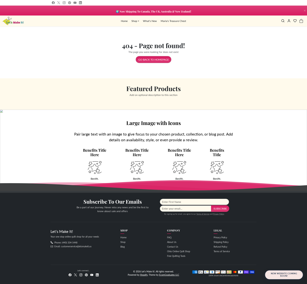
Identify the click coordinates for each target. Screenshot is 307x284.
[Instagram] (64, 2)
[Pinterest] (69, 2)
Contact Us (172, 246)
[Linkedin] (80, 2)
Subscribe (220, 208)
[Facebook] (53, 2)
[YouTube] (75, 2)
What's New (150, 20)
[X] (58, 2)
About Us (171, 242)
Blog (122, 246)
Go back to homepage (153, 59)
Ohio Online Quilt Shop (178, 251)
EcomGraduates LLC (169, 274)
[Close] (304, 10)
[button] (283, 20)
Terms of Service (202, 214)
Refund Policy (220, 246)
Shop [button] (134, 20)
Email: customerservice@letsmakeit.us (72, 246)
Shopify (144, 274)
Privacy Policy (218, 214)
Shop (123, 242)
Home (124, 20)
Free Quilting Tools (176, 256)
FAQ (169, 237)
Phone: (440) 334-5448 (65, 242)
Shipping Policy (221, 242)
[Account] (289, 20)
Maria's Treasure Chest (173, 20)
